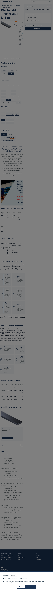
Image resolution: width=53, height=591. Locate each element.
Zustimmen (30, 586)
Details (21, 586)
